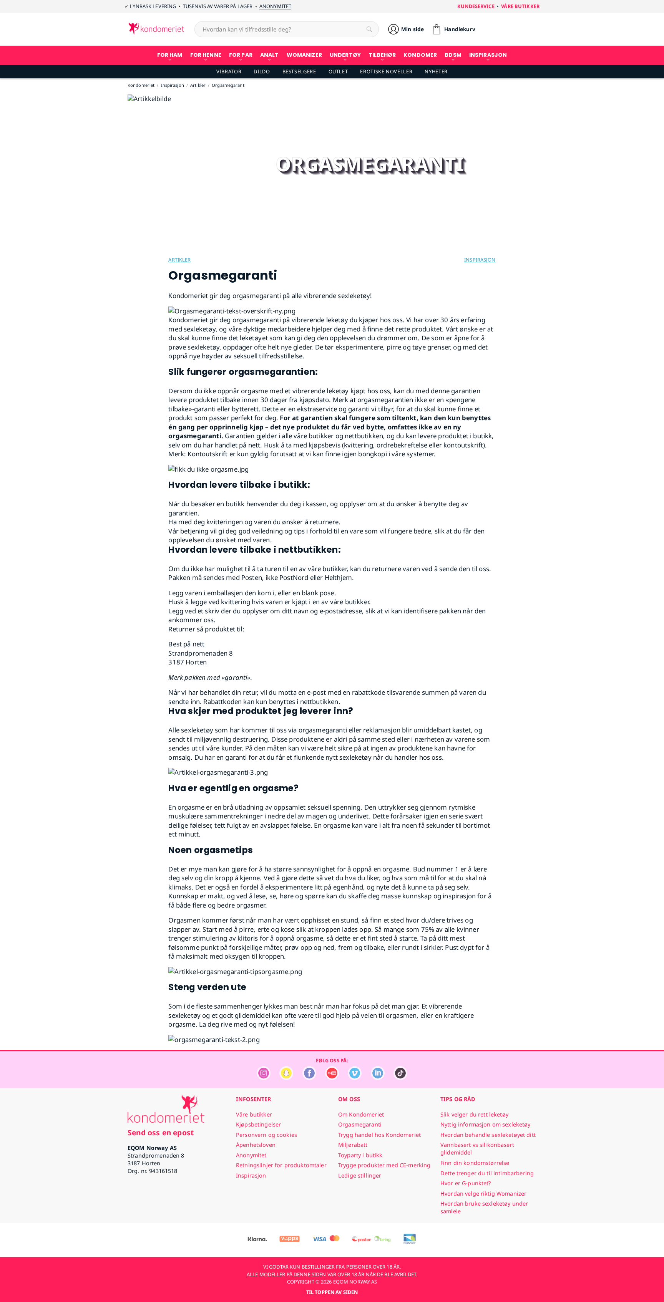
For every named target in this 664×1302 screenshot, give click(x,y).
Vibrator (228, 71)
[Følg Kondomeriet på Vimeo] (355, 1078)
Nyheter (436, 71)
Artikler (179, 259)
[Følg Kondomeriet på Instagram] (264, 1078)
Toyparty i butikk (360, 1155)
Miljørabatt (353, 1144)
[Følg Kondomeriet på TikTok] (400, 1078)
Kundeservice (476, 6)
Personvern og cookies (266, 1134)
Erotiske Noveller (386, 71)
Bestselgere (299, 71)
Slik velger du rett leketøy (474, 1114)
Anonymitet (275, 6)
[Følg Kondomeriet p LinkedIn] (378, 1078)
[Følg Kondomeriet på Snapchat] (286, 1078)
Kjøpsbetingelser (258, 1124)
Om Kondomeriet (361, 1114)
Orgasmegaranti (360, 1124)
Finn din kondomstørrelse (474, 1162)
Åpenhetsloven (256, 1144)
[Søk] (369, 29)
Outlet (338, 71)
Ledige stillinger (359, 1175)
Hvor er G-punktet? (465, 1183)
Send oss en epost (161, 1132)
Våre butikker (520, 6)
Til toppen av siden (332, 1292)
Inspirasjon (479, 259)
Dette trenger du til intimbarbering (487, 1173)
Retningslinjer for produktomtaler (281, 1165)
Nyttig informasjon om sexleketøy (485, 1124)
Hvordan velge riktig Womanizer (483, 1193)
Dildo (262, 71)
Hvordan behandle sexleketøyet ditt (488, 1134)
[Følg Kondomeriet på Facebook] (309, 1078)
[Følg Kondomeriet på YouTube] (332, 1078)
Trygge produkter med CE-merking (384, 1165)
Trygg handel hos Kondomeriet (379, 1134)
